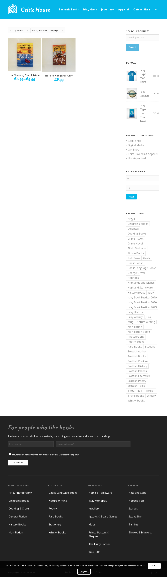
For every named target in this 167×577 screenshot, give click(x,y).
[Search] (155, 9)
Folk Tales (134, 258)
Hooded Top (136, 500)
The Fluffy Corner (99, 544)
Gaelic (146, 258)
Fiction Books (136, 253)
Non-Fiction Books (139, 332)
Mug (130, 322)
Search (132, 47)
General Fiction (18, 516)
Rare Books (135, 346)
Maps (92, 524)
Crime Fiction (136, 238)
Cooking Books (137, 233)
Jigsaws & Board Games (103, 516)
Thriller (150, 390)
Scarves (133, 508)
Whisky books (136, 400)
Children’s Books (19, 500)
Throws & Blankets (140, 532)
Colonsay (133, 228)
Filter (131, 196)
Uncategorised (137, 158)
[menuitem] (69, 9)
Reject (84, 571)
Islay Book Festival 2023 (142, 307)
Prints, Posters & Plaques (99, 534)
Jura (148, 317)
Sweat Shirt (135, 516)
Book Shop (134, 141)
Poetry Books (136, 341)
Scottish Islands (137, 371)
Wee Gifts (94, 552)
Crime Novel (135, 243)
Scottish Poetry (137, 381)
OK (154, 566)
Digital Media (136, 145)
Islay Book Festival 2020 (142, 302)
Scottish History (137, 366)
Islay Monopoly (98, 500)
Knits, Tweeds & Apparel (143, 154)
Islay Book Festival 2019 (142, 297)
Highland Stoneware (140, 287)
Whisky (151, 395)
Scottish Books (137, 356)
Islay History (135, 312)
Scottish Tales (136, 385)
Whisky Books (57, 532)
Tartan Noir (135, 390)
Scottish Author (137, 351)
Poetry (53, 508)
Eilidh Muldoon (137, 248)
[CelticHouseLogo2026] (29, 9)
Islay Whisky (135, 317)
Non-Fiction (135, 327)
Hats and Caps (137, 492)
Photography (136, 336)
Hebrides (133, 278)
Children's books (138, 224)
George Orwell (136, 273)
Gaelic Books (135, 263)
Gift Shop (133, 149)
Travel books (136, 395)
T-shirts (133, 524)
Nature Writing (146, 322)
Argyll (131, 219)
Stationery (55, 524)
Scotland (150, 346)
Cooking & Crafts (19, 508)
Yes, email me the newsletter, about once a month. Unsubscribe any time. (45, 455)
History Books (136, 292)
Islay (151, 292)
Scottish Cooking (138, 361)
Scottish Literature (139, 376)
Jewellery (94, 508)
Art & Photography (20, 492)
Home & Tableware (100, 492)
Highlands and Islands (141, 282)
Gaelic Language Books (142, 268)
